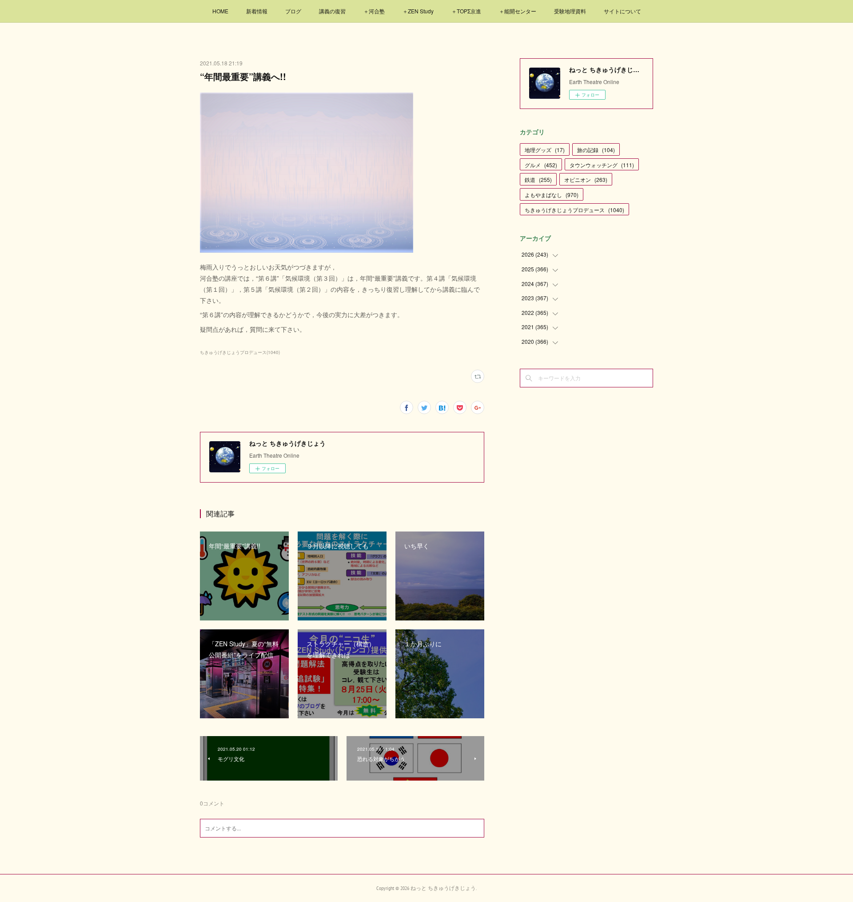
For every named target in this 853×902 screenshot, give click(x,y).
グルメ (541, 165)
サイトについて (622, 11)
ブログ (293, 11)
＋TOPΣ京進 (466, 11)
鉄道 (538, 179)
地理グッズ (545, 149)
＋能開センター (517, 11)
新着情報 (256, 11)
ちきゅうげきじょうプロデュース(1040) (240, 352)
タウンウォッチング (602, 165)
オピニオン (585, 179)
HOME (220, 11)
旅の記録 (596, 149)
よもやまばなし (551, 194)
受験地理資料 (570, 11)
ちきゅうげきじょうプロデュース (574, 209)
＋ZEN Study (418, 11)
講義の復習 (332, 11)
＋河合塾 (374, 11)
